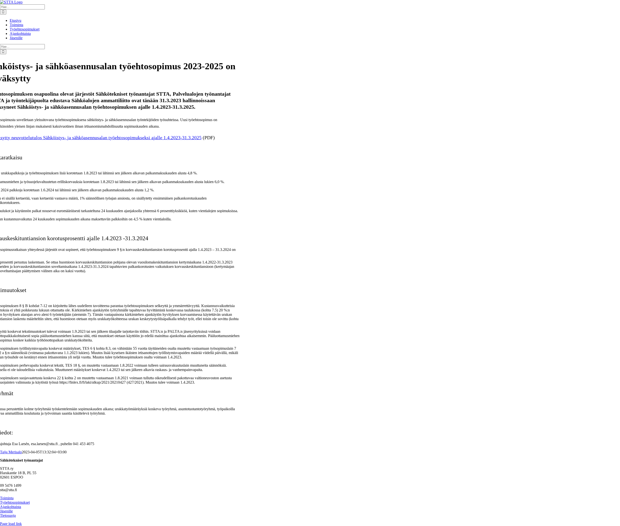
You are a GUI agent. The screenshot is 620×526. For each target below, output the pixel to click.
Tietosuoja (8, 515)
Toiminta (7, 498)
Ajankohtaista (10, 507)
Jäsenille (6, 511)
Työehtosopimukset (15, 502)
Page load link (11, 524)
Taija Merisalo (11, 452)
